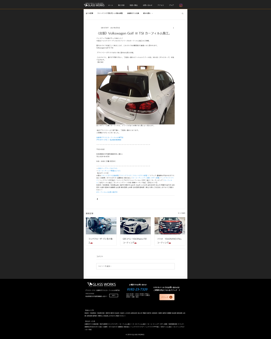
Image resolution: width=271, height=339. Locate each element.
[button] (121, 5)
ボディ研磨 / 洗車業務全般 (168, 324)
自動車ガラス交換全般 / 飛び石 (94, 324)
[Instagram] (180, 5)
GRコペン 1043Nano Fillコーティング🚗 (135, 241)
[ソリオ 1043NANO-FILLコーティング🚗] (170, 225)
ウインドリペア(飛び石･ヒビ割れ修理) (110, 13)
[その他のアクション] (173, 28)
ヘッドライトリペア (137, 326)
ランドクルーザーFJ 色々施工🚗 (100, 241)
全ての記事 (89, 13)
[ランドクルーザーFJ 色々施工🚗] (101, 225)
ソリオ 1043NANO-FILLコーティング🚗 (169, 241)
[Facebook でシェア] (97, 199)
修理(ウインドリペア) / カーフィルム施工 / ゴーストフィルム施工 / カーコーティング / (132, 324)
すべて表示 (181, 213)
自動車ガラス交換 (133, 13)
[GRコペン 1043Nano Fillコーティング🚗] (135, 225)
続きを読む (147, 13)
